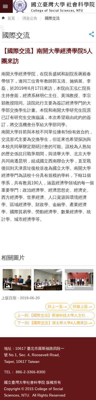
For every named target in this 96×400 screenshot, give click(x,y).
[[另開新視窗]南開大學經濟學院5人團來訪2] (48, 279)
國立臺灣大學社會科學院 (54, 6)
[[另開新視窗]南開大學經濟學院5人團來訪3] (79, 279)
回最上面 (80, 306)
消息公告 (29, 18)
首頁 (11, 18)
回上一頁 (55, 306)
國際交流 (52, 18)
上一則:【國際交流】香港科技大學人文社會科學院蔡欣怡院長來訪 (56, 315)
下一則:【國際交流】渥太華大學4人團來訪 (52, 323)
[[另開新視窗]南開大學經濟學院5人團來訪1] (17, 279)
